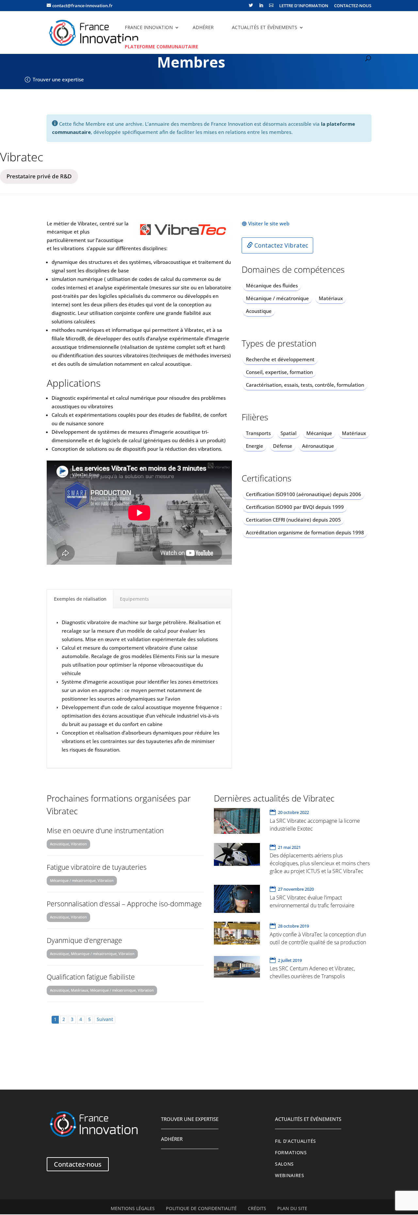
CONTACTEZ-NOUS (352, 6)
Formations (291, 1153)
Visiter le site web (268, 223)
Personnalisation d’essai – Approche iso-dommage (124, 903)
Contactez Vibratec (280, 245)
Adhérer (203, 27)
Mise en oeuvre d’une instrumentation (105, 830)
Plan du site (292, 1208)
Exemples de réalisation (80, 599)
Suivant (105, 1019)
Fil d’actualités (295, 1141)
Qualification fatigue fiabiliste (91, 976)
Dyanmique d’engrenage (84, 940)
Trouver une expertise (58, 79)
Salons (284, 1164)
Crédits (257, 1208)
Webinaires (289, 1175)
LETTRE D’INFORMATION (303, 6)
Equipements (134, 599)
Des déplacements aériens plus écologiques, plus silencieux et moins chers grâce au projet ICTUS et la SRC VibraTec (320, 863)
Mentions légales (133, 1208)
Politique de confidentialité (201, 1208)
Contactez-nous (78, 1164)
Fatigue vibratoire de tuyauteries (97, 867)
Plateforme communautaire (161, 46)
